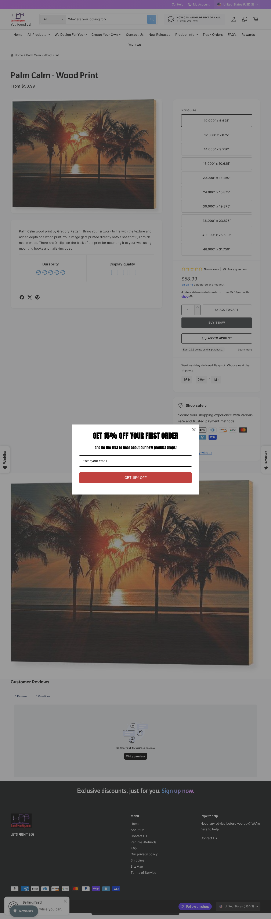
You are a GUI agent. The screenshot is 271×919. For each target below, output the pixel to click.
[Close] (194, 429)
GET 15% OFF (135, 477)
